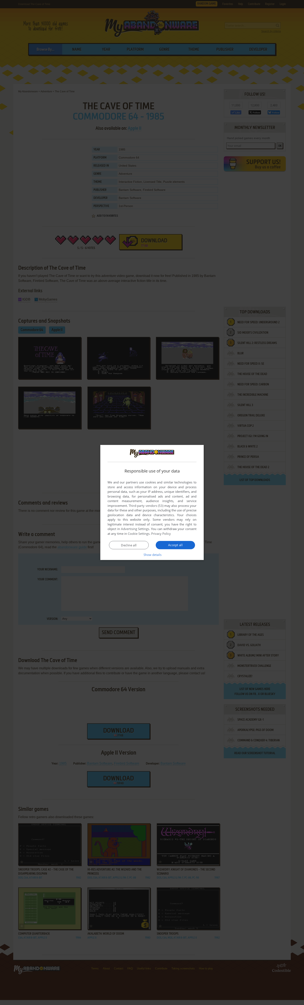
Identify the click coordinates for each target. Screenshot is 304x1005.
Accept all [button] (175, 545)
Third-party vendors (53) (146, 506)
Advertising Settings (135, 529)
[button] (152, 554)
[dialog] (152, 502)
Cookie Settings (139, 533)
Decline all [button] (128, 545)
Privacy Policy (161, 533)
